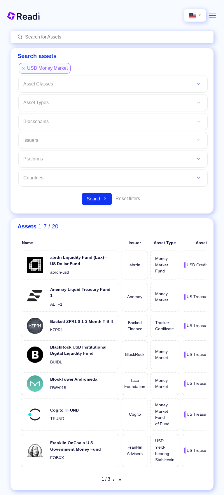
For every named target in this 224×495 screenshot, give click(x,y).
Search (95, 198)
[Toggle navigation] (212, 15)
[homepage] (24, 15)
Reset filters (128, 198)
